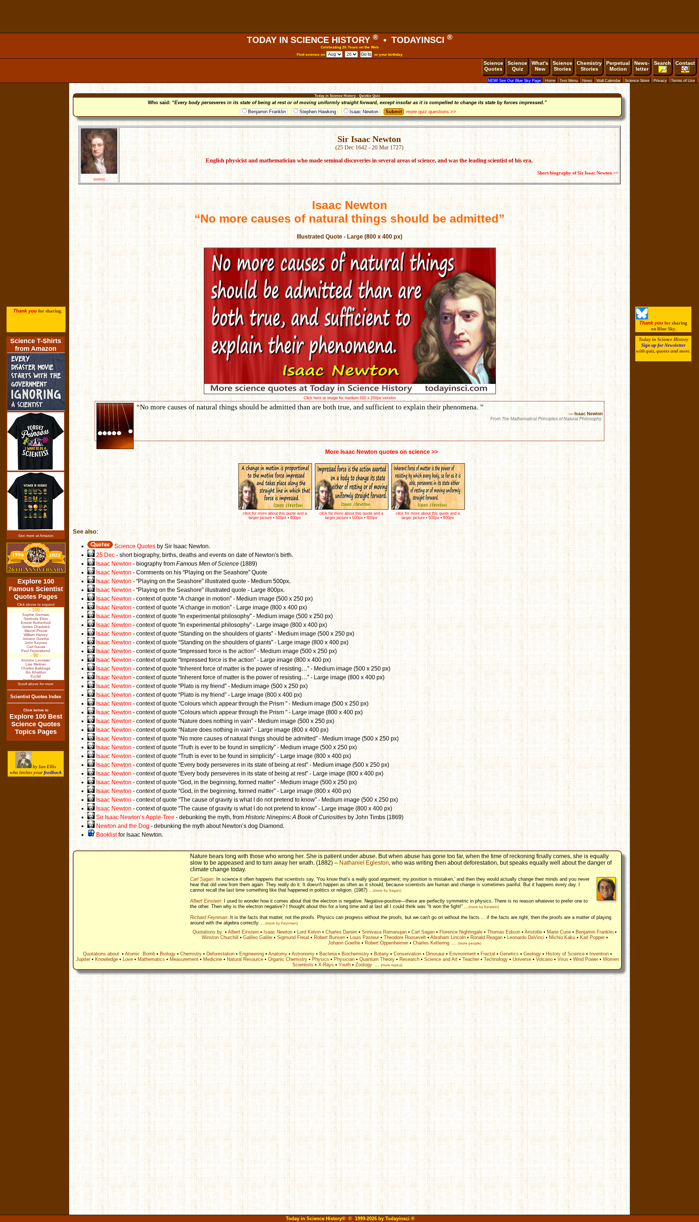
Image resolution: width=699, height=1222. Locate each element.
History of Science (565, 953)
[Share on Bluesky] (642, 318)
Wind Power (585, 959)
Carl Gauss (36, 647)
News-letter (641, 66)
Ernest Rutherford (36, 623)
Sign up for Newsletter (663, 345)
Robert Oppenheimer (386, 943)
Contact (685, 63)
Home (550, 80)
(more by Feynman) (281, 923)
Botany (381, 953)
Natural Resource (245, 959)
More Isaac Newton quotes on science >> (381, 452)
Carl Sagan (201, 879)
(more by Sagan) (387, 890)
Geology (532, 953)
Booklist (106, 835)
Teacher (470, 959)
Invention (599, 953)
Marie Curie (559, 932)
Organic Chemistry (287, 959)
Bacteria (328, 953)
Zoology (363, 964)
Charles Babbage (36, 668)
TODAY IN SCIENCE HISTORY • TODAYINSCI (350, 40)
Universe (522, 959)
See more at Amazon (36, 536)
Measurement (184, 959)
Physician (344, 959)
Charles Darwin (341, 932)
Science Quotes (134, 546)
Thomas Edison (503, 932)
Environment (462, 953)
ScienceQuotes (493, 66)
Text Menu (569, 80)
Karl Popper (592, 937)
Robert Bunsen (329, 937)
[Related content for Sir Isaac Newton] (91, 564)
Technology (496, 959)
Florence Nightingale (460, 932)
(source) (99, 179)
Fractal (488, 953)
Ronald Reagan (486, 937)
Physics (320, 959)
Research (409, 959)
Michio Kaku (562, 937)
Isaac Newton (364, 111)
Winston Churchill (220, 937)
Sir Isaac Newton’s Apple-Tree (135, 817)
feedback (53, 772)
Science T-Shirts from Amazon (35, 344)
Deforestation (220, 953)
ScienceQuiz (517, 66)
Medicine (212, 959)
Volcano (544, 959)
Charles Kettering (431, 943)
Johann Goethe (344, 943)
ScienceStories (562, 66)
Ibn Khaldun (35, 672)
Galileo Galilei (257, 937)
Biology (167, 953)
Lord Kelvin (309, 932)
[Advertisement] (349, 16)
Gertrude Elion (36, 619)
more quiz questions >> (431, 111)
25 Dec (105, 555)
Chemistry (191, 953)
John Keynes (36, 643)
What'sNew (540, 66)
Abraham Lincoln (448, 937)
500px (434, 517)
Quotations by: (208, 932)
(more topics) (391, 965)
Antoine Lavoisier (35, 660)
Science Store (637, 80)
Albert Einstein (205, 901)
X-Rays (326, 964)
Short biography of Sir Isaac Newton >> (577, 173)
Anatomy (277, 953)
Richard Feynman (208, 917)
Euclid (36, 676)
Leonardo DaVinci (525, 937)
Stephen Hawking (317, 111)
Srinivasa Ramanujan (384, 932)
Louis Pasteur (364, 937)
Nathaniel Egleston (364, 863)
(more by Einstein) (484, 907)
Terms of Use (683, 80)
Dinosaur (435, 953)
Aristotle (533, 932)
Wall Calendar (608, 80)
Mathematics (151, 959)
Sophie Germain (36, 615)
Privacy (660, 80)
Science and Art (441, 959)
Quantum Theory (377, 959)
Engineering (251, 953)
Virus (562, 959)
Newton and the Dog (122, 826)
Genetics (509, 953)
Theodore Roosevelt (405, 937)
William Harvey (36, 635)
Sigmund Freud (293, 937)
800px (448, 517)
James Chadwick (36, 627)
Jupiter (83, 959)
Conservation (407, 953)
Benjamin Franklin (267, 111)
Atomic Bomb (140, 953)
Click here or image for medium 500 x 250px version (350, 398)
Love (128, 959)
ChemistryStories (589, 66)
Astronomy (303, 953)
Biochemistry (355, 953)
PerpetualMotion (618, 66)
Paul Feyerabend (35, 651)
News (587, 80)
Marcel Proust (35, 631)
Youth (345, 964)
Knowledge (106, 959)
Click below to (35, 710)
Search (662, 63)
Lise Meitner (35, 664)
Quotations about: (102, 953)
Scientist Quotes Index (35, 696)
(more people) (469, 943)
